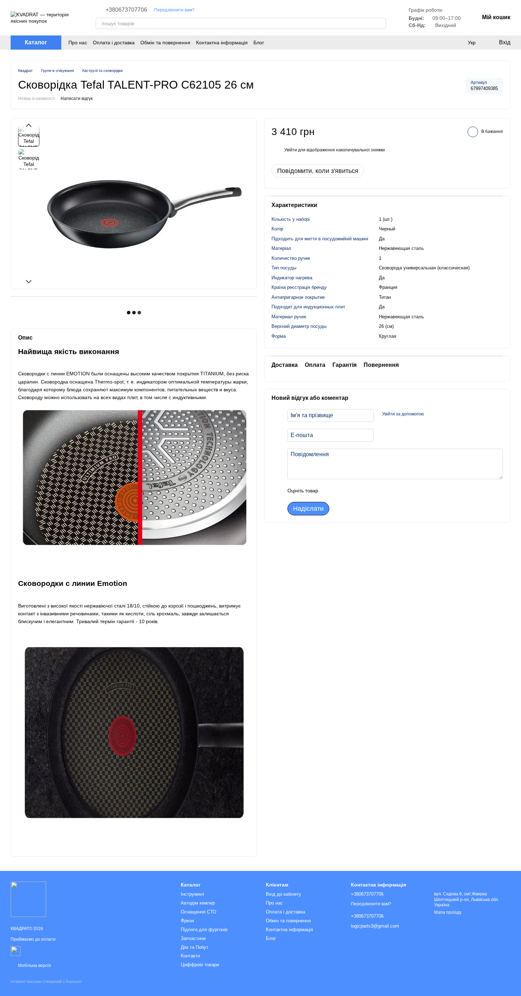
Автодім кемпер (198, 903)
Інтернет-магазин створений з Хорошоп (46, 981)
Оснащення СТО (198, 911)
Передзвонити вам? (174, 9)
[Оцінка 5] (375, 490)
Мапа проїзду (447, 912)
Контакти (190, 955)
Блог (258, 42)
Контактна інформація (222, 42)
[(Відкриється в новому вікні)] (16, 950)
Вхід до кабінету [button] (283, 894)
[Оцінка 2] (341, 490)
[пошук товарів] (380, 23)
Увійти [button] (290, 149)
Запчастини (193, 938)
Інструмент (193, 894)
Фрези (187, 920)
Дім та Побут (194, 947)
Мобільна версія (34, 965)
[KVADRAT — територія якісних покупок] (28, 898)
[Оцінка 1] (330, 490)
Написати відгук (77, 98)
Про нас (77, 42)
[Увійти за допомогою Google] (443, 414)
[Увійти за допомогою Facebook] (431, 414)
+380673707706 (126, 10)
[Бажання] (457, 42)
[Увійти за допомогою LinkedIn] (454, 414)
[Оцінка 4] (364, 490)
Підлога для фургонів (204, 929)
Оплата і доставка (114, 42)
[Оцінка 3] (352, 490)
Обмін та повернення (165, 42)
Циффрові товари (200, 964)
